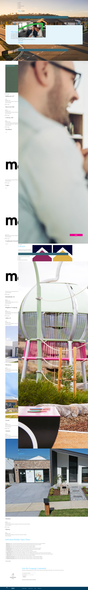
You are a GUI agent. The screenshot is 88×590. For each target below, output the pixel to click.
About (19, 3)
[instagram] (27, 583)
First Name (24, 573)
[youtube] (29, 583)
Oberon (7, 529)
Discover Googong (43, 50)
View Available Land (43, 17)
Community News (21, 458)
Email (23, 574)
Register (24, 576)
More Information (8, 525)
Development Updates (21, 459)
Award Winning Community (22, 54)
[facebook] (24, 583)
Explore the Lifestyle (43, 253)
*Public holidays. (8, 560)
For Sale (19, 2)
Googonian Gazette (21, 462)
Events (19, 258)
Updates (19, 7)
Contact (19, 8)
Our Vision (20, 56)
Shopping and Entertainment (22, 259)
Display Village (20, 21)
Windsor (8, 519)
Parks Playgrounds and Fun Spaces (24, 256)
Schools (19, 257)
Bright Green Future (21, 53)
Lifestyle (19, 4)
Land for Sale (20, 19)
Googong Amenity (21, 52)
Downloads (20, 57)
